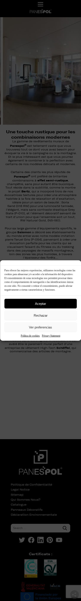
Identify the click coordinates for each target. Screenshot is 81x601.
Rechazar (41, 315)
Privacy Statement (51, 335)
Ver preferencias (40, 327)
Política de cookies (30, 335)
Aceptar (40, 303)
